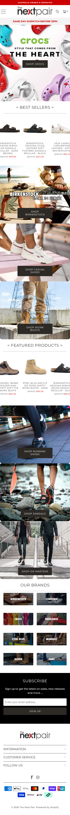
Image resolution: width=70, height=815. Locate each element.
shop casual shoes (35, 271)
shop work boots (35, 329)
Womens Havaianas (52, 621)
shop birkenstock (35, 213)
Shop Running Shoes (35, 453)
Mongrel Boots (52, 641)
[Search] (57, 11)
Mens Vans (52, 661)
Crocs (18, 621)
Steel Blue (18, 641)
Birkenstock (18, 601)
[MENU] (2, 11)
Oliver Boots (18, 661)
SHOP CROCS (35, 63)
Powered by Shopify (47, 807)
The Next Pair (27, 807)
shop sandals (35, 513)
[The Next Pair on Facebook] (31, 778)
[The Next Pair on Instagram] (37, 778)
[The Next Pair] (35, 11)
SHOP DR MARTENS (35, 571)
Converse (52, 601)
